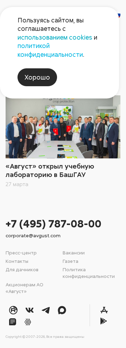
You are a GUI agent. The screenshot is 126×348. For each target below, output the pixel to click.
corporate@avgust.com (33, 235)
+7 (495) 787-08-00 (54, 223)
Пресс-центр (21, 252)
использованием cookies (55, 37)
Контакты (17, 261)
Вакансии (74, 252)
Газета (70, 261)
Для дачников (22, 269)
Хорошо (37, 77)
